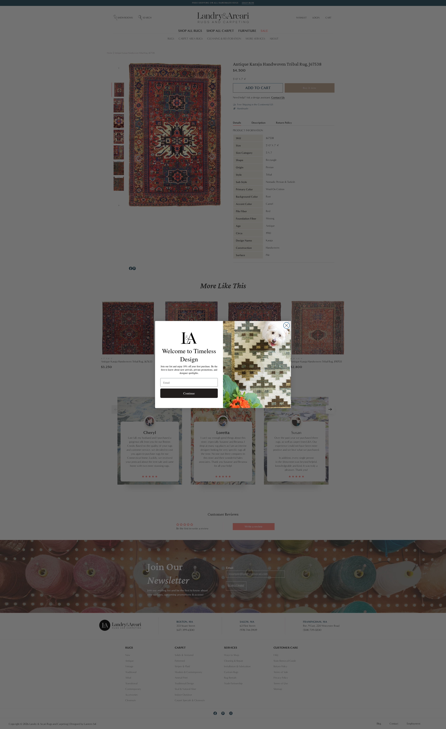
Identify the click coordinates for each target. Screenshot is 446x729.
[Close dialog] (286, 325)
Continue (189, 393)
